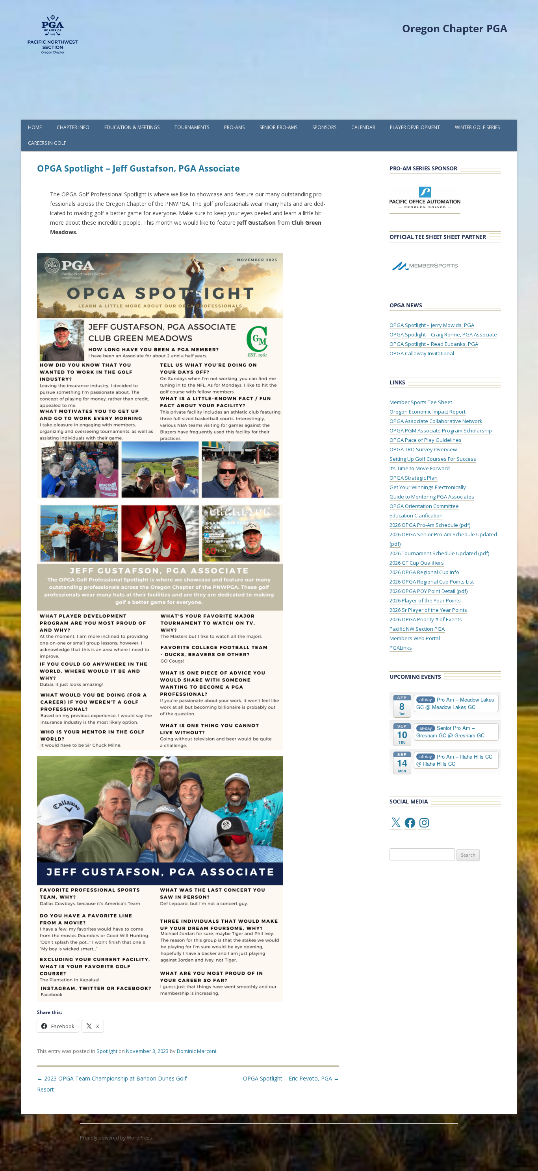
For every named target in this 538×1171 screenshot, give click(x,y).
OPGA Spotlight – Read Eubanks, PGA (434, 343)
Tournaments (191, 127)
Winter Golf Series (477, 127)
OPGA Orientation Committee (424, 506)
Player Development (415, 127)
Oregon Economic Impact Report (428, 411)
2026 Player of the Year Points (425, 600)
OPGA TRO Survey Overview (423, 449)
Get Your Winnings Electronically (428, 487)
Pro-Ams (234, 127)
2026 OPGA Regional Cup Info (424, 572)
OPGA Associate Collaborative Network (436, 421)
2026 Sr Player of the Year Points (428, 609)
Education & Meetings (132, 127)
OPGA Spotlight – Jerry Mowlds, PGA (432, 325)
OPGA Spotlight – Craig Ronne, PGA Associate (443, 334)
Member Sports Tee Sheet (421, 402)
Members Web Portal (415, 638)
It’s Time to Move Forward (420, 468)
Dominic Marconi (196, 1051)
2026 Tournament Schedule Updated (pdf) (439, 553)
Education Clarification (416, 515)
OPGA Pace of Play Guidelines (426, 439)
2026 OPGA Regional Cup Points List (432, 581)
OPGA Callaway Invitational (422, 353)
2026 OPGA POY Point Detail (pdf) (429, 591)
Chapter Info (73, 127)
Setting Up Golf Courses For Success (433, 458)
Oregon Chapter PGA (454, 28)
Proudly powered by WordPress (116, 1137)
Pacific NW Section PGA (417, 628)
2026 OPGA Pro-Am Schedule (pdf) (430, 524)
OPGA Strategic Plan (414, 477)
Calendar (363, 127)
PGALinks (401, 647)
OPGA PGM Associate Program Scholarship (441, 430)
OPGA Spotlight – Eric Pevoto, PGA (291, 1078)
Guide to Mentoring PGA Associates (432, 496)
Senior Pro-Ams (278, 127)
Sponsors (324, 127)
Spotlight (106, 1051)
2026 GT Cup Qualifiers (417, 562)
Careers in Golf (47, 143)
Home (35, 127)
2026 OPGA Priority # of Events (426, 619)
